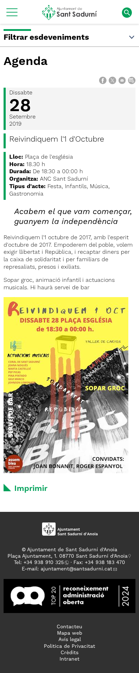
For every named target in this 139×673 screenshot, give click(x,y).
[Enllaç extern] (69, 595)
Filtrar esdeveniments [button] (46, 38)
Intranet (69, 659)
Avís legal (69, 639)
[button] (12, 15)
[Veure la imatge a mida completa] (66, 385)
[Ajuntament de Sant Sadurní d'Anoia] (69, 17)
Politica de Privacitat (69, 646)
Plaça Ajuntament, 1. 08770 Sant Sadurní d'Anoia (67, 556)
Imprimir (30, 489)
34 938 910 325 (45, 562)
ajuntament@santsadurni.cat (76, 569)
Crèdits (69, 652)
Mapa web (69, 633)
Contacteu (69, 626)
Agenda (26, 62)
